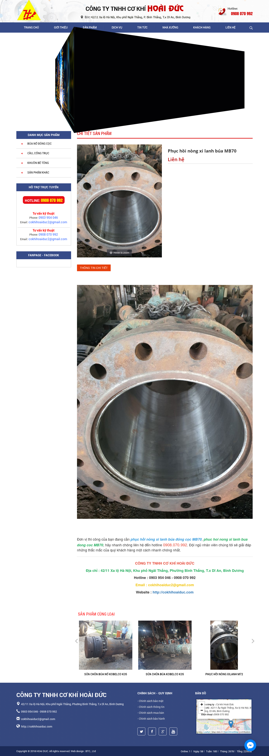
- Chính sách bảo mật (150, 701)
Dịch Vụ (117, 27)
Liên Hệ (230, 27)
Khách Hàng (202, 27)
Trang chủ (31, 27)
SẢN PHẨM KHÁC (38, 172)
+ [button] (201, 704)
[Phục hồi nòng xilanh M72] (224, 645)
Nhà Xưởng (170, 27)
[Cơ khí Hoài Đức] (29, 10)
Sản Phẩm (90, 27)
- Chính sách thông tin (150, 707)
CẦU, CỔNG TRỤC (38, 153)
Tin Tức (142, 27)
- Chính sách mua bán (150, 713)
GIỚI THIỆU (61, 27)
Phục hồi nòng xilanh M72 (224, 674)
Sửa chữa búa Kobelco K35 (165, 674)
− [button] (201, 710)
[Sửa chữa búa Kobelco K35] (182, 645)
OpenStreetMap (230, 731)
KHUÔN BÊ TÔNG (38, 162)
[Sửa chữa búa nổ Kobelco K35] (122, 645)
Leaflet (206, 731)
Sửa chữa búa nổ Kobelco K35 (105, 674)
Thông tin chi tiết (94, 267)
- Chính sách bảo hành (151, 718)
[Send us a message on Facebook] (250, 745)
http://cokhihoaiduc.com (173, 592)
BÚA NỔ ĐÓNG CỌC (39, 143)
